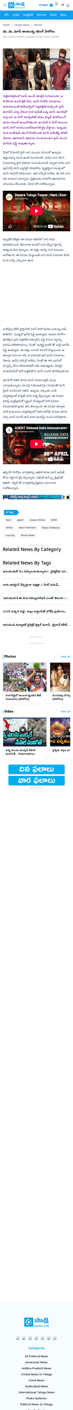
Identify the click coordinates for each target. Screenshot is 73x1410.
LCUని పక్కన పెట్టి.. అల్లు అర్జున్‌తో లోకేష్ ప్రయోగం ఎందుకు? (35, 612)
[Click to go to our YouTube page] (42, 1338)
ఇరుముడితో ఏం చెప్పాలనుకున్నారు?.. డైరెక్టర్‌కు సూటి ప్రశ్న (35, 572)
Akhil (54, 520)
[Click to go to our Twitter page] (30, 1338)
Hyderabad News (36, 1387)
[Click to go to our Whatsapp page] (24, 1338)
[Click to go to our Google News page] (55, 1338)
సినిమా (53, 15)
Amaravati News (36, 1363)
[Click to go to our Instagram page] (36, 1338)
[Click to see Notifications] (68, 5)
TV (62, 5)
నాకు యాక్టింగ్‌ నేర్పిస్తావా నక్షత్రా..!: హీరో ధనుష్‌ (35, 585)
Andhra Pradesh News (36, 1369)
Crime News (36, 1381)
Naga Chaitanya (51, 528)
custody (10, 535)
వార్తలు (16, 15)
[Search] (51, 5)
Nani (8, 520)
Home (6, 25)
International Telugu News (37, 1393)
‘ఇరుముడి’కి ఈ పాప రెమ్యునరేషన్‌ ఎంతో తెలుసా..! (36, 598)
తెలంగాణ (41, 15)
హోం (6, 15)
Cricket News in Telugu (36, 1375)
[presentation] (7, 677)
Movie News (28, 535)
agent (20, 520)
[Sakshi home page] (36, 1322)
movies (38, 25)
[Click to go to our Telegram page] (49, 1338)
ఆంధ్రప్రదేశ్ (28, 15)
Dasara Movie (37, 520)
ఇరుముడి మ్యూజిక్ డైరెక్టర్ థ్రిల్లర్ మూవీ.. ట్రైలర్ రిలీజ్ (35, 625)
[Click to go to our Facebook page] (18, 1338)
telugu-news (22, 25)
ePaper (44, 5)
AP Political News (36, 1357)
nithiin (9, 528)
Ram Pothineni (27, 528)
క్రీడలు (63, 15)
